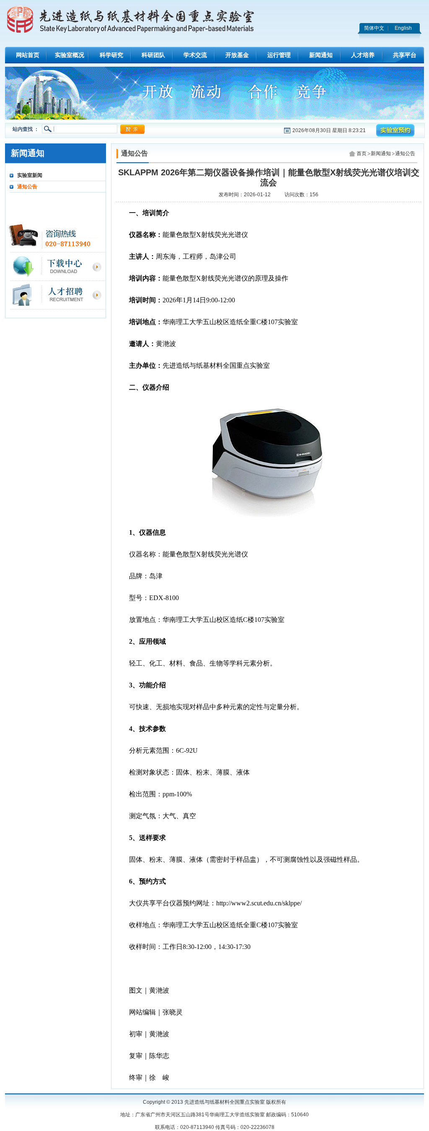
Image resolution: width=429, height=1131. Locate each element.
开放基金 (237, 55)
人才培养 (363, 55)
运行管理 (279, 55)
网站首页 (27, 55)
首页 (362, 153)
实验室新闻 (29, 175)
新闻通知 (321, 55)
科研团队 (153, 55)
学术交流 (195, 55)
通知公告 (27, 187)
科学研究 (111, 55)
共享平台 (404, 55)
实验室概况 (69, 55)
